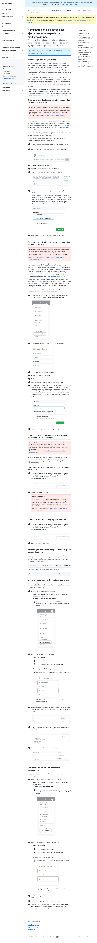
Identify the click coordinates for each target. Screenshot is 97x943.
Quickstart (4, 13)
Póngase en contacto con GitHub (65, 936)
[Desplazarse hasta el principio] (93, 939)
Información (91, 936)
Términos (38, 936)
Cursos (85, 936)
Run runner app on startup (9, 68)
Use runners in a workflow (9, 76)
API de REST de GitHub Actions (56, 276)
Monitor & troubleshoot (8, 81)
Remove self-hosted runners (10, 83)
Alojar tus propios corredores (36, 10)
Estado (51, 936)
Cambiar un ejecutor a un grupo (57, 95)
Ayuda (54, 936)
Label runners (6, 73)
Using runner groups (8, 78)
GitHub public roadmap (41, 53)
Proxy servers (6, 71)
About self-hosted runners (9, 64)
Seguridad (47, 936)
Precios (74, 936)
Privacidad (43, 936)
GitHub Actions (6, 9)
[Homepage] (57, 937)
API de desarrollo (79, 936)
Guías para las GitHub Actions (9, 94)
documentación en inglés (72, 4)
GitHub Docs (8, 3)
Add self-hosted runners (9, 66)
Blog (88, 936)
